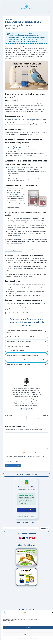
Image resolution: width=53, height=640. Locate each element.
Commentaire (10, 434)
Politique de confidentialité (32, 638)
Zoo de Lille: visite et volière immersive (12, 418)
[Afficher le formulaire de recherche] (49, 11)
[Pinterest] (33, 610)
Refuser (28, 631)
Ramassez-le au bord (13, 169)
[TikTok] (26, 610)
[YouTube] (30, 610)
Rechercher (44, 528)
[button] (52, 612)
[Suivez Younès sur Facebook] (21, 409)
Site (36, 453)
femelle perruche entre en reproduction (23, 119)
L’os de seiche (11, 167)
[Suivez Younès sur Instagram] (26, 409)
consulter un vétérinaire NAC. (13, 251)
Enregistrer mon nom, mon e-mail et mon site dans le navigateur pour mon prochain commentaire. (25, 457)
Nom (7, 453)
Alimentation (8, 19)
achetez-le (29, 169)
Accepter (28, 627)
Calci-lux (23, 218)
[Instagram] (23, 610)
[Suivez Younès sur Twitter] (24, 409)
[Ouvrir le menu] (45, 11)
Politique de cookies (22, 638)
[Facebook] (19, 610)
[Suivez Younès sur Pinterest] (32, 409)
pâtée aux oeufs (17, 235)
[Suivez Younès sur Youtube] (29, 409)
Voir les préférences (28, 634)
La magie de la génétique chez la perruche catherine (39, 418)
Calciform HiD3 (17, 266)
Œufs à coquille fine (13, 148)
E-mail (23, 453)
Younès (8, 28)
